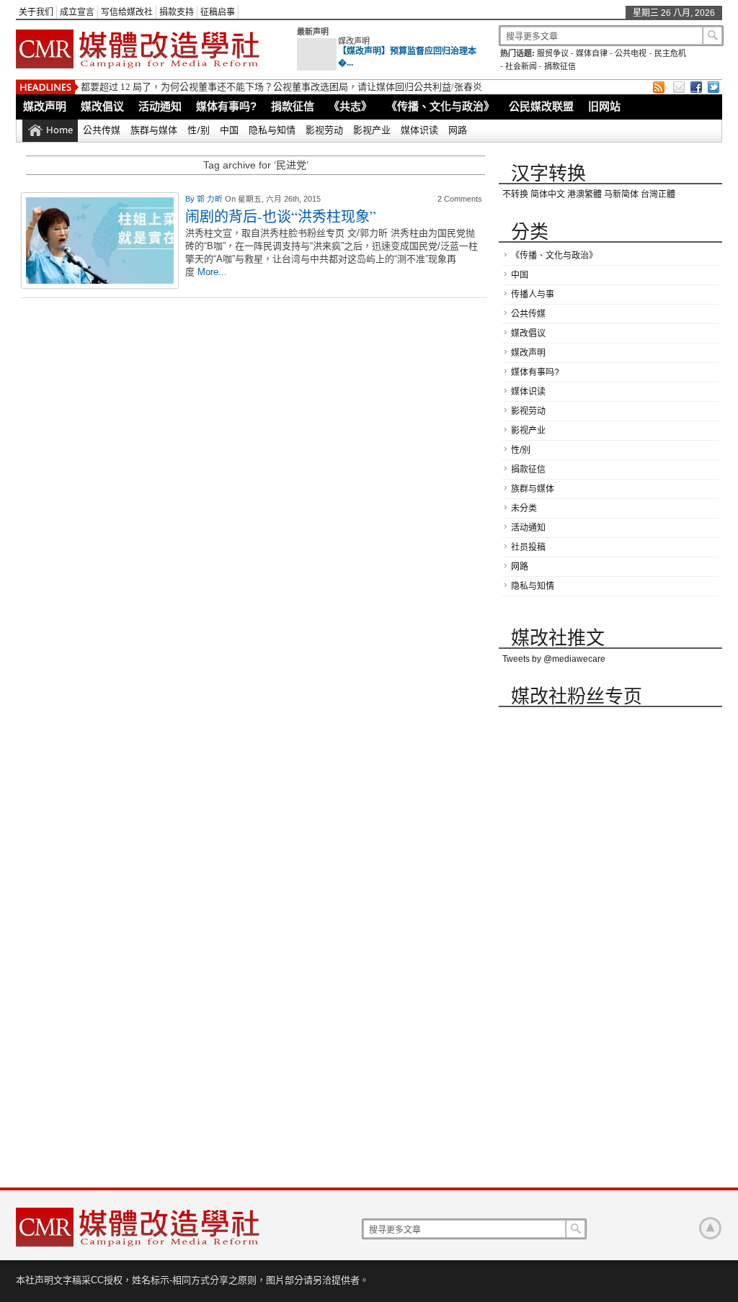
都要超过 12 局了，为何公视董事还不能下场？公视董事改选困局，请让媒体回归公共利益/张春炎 (281, 86)
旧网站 (604, 106)
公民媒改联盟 (541, 106)
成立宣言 (77, 12)
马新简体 (621, 194)
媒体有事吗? (226, 106)
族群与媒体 (153, 129)
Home (59, 129)
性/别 (198, 129)
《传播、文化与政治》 (440, 106)
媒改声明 (354, 41)
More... (212, 271)
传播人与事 (532, 294)
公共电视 (630, 53)
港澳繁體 (584, 194)
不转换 (515, 194)
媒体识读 (419, 129)
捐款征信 (560, 66)
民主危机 (670, 53)
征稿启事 (217, 12)
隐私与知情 (272, 129)
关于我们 (36, 12)
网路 (457, 129)
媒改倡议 (102, 106)
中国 (229, 129)
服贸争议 (553, 53)
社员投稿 (528, 547)
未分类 (524, 508)
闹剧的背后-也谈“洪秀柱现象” (280, 216)
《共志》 (350, 106)
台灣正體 (658, 194)
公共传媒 (101, 129)
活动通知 (160, 106)
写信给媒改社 (127, 12)
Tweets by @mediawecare (553, 659)
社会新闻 (521, 66)
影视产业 (372, 129)
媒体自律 (592, 53)
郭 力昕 (211, 198)
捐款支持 (176, 12)
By (191, 198)
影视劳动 (324, 129)
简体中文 (547, 194)
